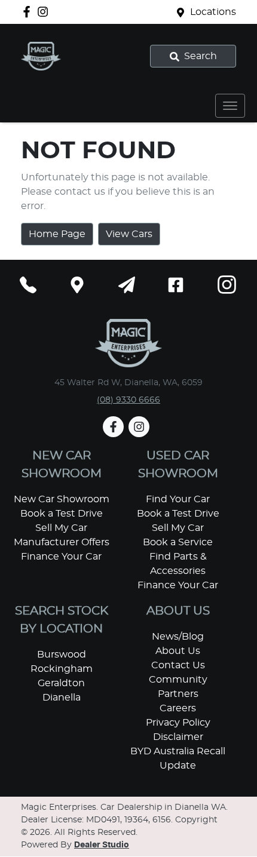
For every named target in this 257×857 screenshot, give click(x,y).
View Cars (129, 234)
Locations (213, 12)
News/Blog (178, 636)
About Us (177, 651)
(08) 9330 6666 (128, 400)
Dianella (61, 697)
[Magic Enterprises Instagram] (45, 11)
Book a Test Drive (61, 513)
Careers (178, 708)
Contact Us (178, 665)
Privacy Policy (178, 722)
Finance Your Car (61, 556)
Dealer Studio (101, 845)
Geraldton (61, 683)
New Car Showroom (61, 499)
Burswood (61, 654)
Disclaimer (178, 737)
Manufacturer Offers (61, 542)
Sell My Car (61, 528)
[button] (230, 106)
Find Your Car (178, 499)
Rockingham (61, 669)
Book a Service (178, 542)
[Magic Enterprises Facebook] (29, 11)
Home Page (57, 234)
